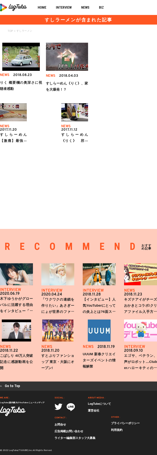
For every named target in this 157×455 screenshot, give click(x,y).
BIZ (101, 7)
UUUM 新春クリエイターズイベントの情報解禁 (99, 360)
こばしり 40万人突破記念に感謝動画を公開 (16, 362)
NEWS (85, 7)
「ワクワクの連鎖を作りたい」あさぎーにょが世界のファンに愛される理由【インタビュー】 (57, 311)
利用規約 (117, 429)
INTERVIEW (64, 7)
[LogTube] (12, 411)
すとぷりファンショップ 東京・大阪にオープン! (57, 362)
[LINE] (71, 407)
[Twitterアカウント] (58, 407)
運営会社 (93, 410)
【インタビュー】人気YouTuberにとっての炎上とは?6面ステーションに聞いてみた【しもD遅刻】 (99, 311)
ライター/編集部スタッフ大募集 (75, 437)
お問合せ (60, 424)
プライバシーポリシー (125, 423)
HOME (42, 7)
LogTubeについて (99, 403)
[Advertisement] (128, 67)
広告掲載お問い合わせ (69, 431)
